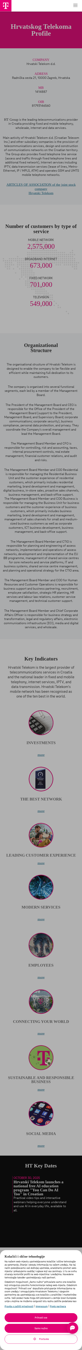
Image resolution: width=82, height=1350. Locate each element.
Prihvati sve (41, 1317)
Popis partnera (58, 1306)
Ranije (5, 1193)
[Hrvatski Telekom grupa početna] (5, 5)
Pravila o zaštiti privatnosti (19, 1306)
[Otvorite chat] (72, 1328)
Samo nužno (41, 1328)
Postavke (44, 1339)
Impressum (42, 1306)
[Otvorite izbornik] (75, 5)
